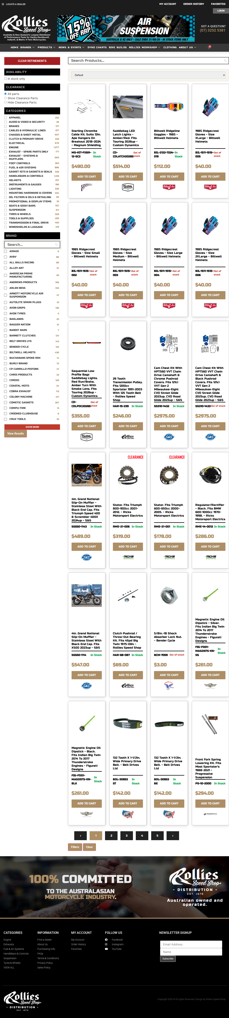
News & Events (70, 47)
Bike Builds (118, 47)
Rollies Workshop (143, 47)
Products (45, 47)
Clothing (170, 47)
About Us (186, 47)
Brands (25, 47)
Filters (75, 847)
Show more (32, 427)
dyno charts (97, 47)
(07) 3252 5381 (213, 30)
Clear (89, 847)
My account (167, 4)
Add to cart (86, 176)
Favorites (218, 4)
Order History (193, 4)
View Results (15, 433)
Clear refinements (32, 61)
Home (14, 47)
